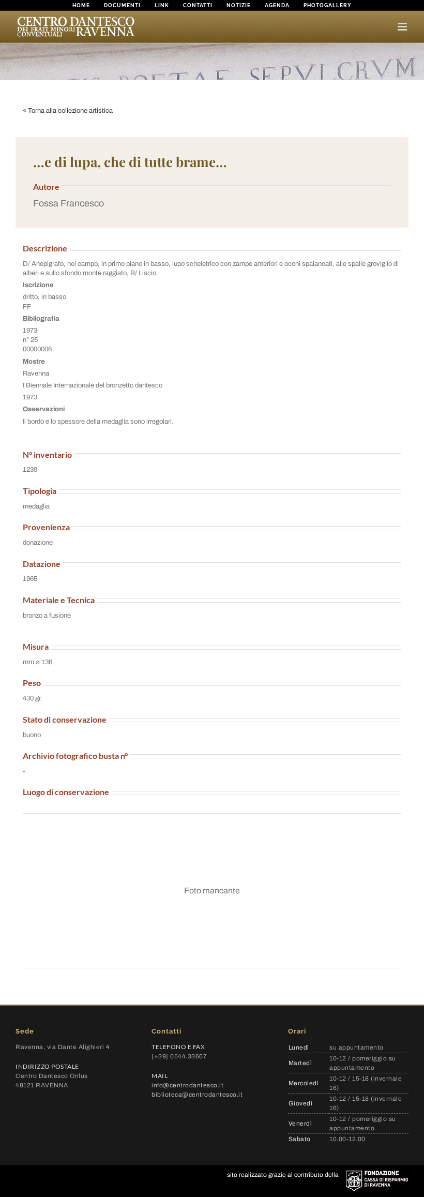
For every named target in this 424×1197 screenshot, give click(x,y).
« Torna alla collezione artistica (68, 110)
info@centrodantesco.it (187, 1085)
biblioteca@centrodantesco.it (197, 1094)
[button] (211, 204)
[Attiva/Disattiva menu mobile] (403, 26)
